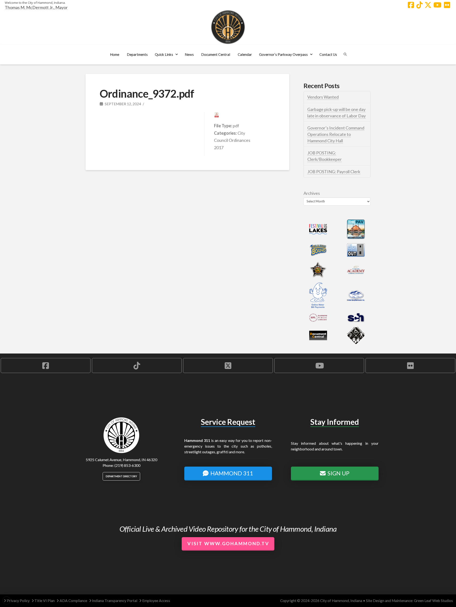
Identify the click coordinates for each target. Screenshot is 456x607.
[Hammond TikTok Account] (419, 5)
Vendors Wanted (323, 97)
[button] (137, 54)
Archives (312, 193)
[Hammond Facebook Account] (411, 5)
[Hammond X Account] (428, 5)
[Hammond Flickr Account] (447, 5)
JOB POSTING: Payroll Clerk (333, 171)
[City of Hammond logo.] (228, 27)
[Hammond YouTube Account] (437, 5)
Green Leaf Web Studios (433, 600)
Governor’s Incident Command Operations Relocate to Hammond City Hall (335, 134)
